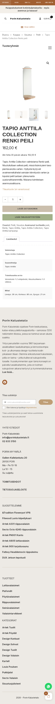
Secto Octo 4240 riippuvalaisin (19, 529)
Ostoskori (5, 2)
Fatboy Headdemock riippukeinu (20, 552)
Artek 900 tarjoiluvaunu (15, 546)
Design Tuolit (9, 650)
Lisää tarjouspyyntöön (27, 217)
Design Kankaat (10, 638)
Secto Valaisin (10, 678)
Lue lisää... (8, 372)
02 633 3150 (9, 441)
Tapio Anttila (14, 228)
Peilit (38, 35)
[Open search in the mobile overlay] (5, 18)
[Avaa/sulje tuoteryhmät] (50, 47)
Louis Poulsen (10, 666)
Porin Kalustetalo (20, 18)
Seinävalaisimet (10, 607)
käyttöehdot (31, 407)
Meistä (38, 2)
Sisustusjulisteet (11, 683)
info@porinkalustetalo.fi (15, 437)
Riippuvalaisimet (11, 602)
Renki (4, 228)
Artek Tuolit (8, 627)
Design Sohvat (10, 644)
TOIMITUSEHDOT (11, 481)
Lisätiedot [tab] (11, 239)
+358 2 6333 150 (49, 2)
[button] (47, 63)
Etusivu (5, 35)
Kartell (5, 661)
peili (47, 225)
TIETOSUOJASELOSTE (14, 489)
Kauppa (16, 35)
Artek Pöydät (9, 633)
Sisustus (28, 35)
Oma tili (27, 2)
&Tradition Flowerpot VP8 (16, 512)
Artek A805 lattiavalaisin (15, 540)
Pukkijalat (7, 672)
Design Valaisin (10, 655)
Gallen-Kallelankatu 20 (14, 457)
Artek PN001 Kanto (12, 535)
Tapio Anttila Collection (32, 228)
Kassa (17, 2)
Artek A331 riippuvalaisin (16, 523)
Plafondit (7, 591)
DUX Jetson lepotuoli (14, 557)
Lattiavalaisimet (10, 585)
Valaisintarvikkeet (12, 613)
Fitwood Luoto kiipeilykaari (16, 518)
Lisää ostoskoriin (27, 209)
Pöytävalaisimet (10, 596)
